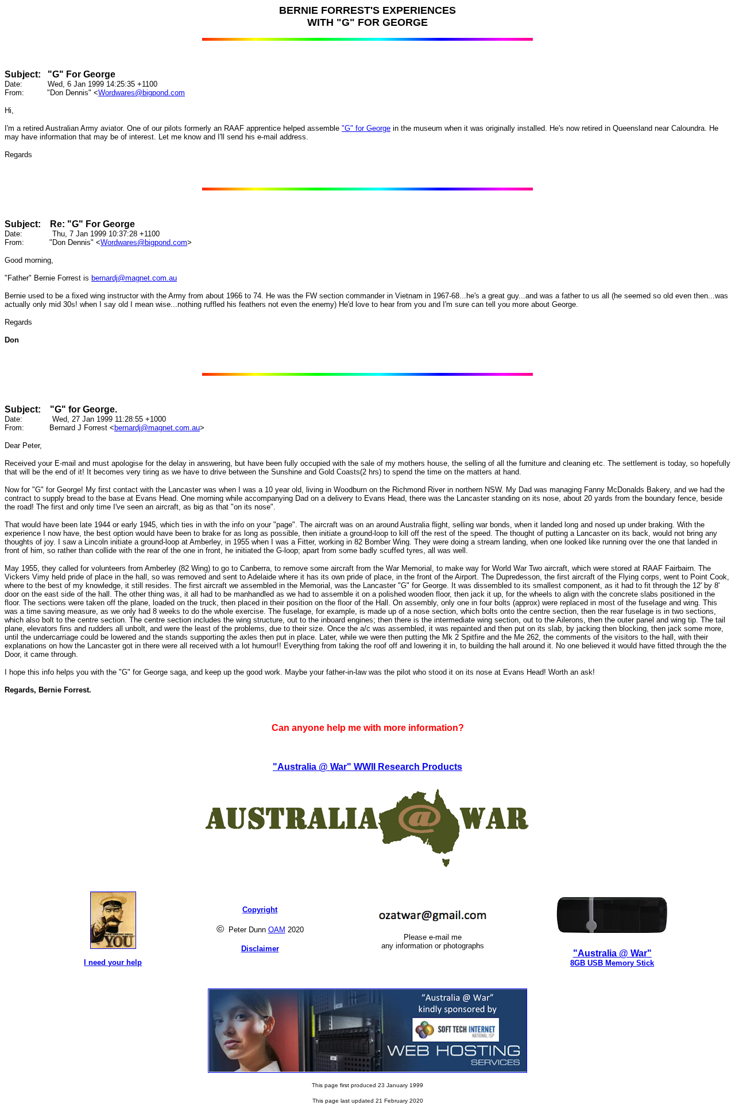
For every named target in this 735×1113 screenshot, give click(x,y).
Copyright (259, 909)
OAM (276, 929)
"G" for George (366, 128)
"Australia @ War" (612, 953)
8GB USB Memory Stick (612, 963)
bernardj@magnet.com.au (134, 278)
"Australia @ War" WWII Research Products (367, 767)
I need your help (113, 962)
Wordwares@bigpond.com (141, 92)
